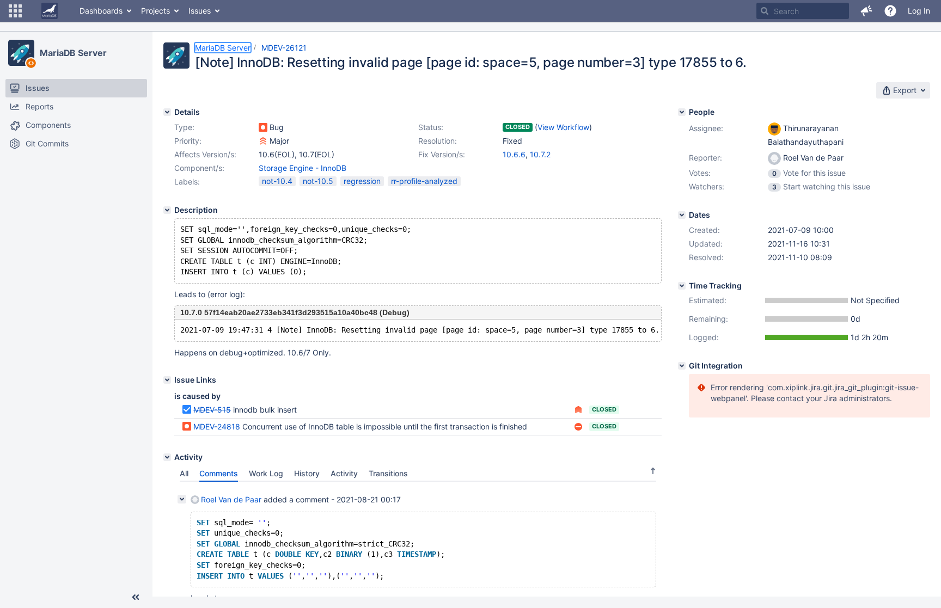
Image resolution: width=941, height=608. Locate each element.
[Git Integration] (682, 366)
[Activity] (167, 457)
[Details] (167, 112)
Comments (218, 473)
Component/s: (199, 168)
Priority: (187, 140)
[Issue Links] (167, 380)
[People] (682, 112)
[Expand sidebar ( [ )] (135, 597)
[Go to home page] (49, 11)
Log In (919, 10)
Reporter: (705, 157)
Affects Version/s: (205, 154)
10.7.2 (540, 154)
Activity (344, 473)
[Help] (890, 11)
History (307, 473)
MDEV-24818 (216, 426)
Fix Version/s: (441, 154)
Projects (155, 10)
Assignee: (706, 128)
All (184, 473)
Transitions (388, 473)
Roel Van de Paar (231, 499)
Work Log (266, 473)
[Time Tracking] (682, 286)
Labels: (187, 181)
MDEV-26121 (284, 47)
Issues (199, 10)
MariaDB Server (73, 52)
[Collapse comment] (182, 499)
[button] (15, 11)
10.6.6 (514, 154)
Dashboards (101, 10)
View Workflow (563, 127)
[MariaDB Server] (21, 53)
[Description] (167, 210)
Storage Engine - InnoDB (302, 168)
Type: (184, 127)
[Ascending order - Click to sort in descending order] (653, 470)
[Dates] (682, 215)
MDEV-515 (212, 409)
